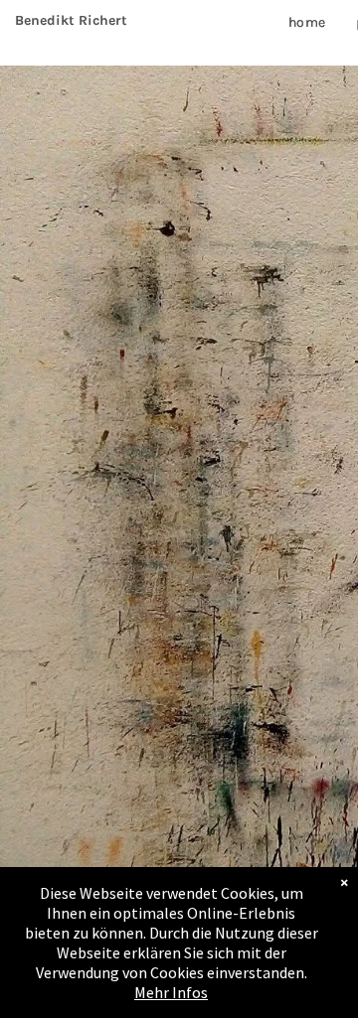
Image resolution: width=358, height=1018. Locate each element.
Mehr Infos (171, 992)
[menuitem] (307, 22)
